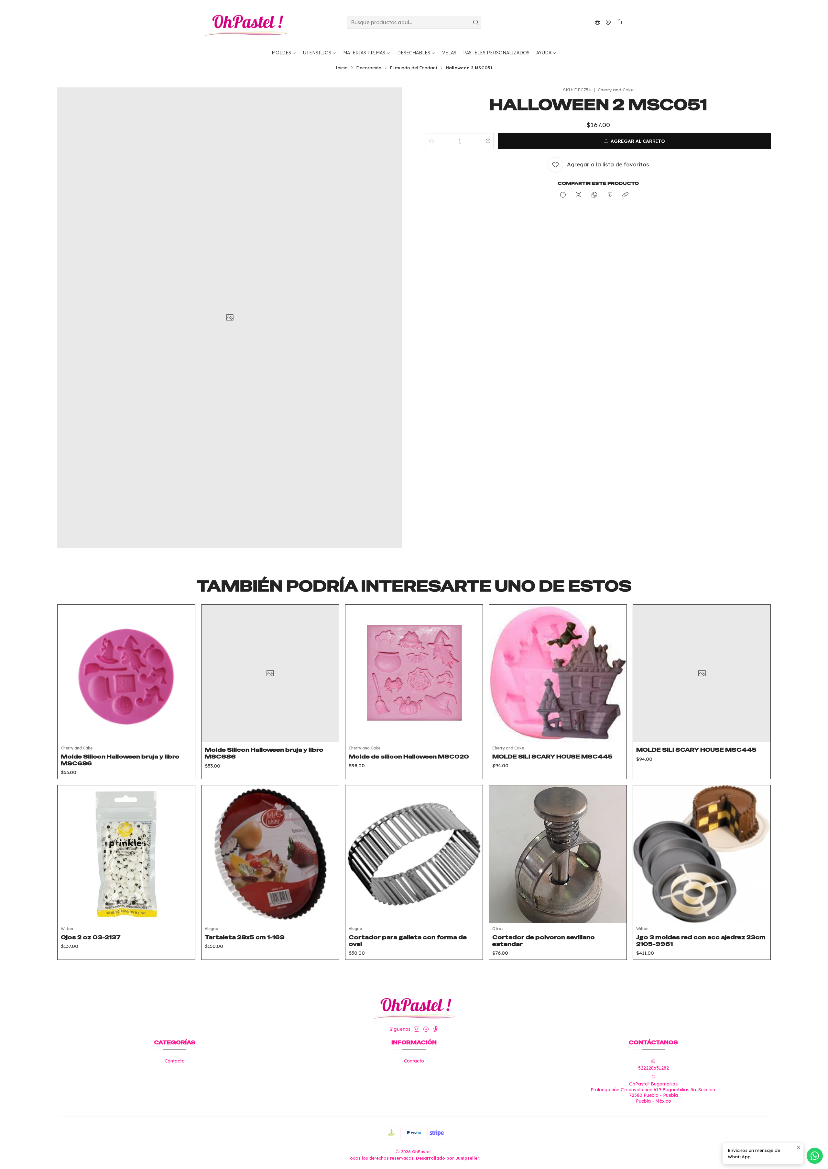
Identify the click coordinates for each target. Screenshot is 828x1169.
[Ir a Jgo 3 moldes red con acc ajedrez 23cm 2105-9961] (701, 854)
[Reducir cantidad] (431, 141)
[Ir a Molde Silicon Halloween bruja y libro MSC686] (126, 673)
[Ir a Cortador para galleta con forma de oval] (414, 854)
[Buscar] (475, 22)
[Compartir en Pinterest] (610, 195)
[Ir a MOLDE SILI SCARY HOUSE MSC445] (557, 673)
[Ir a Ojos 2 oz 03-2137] (126, 854)
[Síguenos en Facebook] (426, 1029)
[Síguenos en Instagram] (416, 1029)
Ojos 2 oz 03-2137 (91, 937)
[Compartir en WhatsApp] (594, 195)
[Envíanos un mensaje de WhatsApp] (815, 1156)
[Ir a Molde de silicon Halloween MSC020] (414, 673)
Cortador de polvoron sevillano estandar (543, 941)
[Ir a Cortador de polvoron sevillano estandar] (557, 854)
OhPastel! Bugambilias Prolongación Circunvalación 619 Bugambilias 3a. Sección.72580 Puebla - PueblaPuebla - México (653, 1092)
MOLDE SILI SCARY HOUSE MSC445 (552, 756)
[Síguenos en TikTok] (435, 1029)
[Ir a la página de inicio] (245, 22)
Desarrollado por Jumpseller (447, 1158)
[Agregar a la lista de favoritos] (185, 665)
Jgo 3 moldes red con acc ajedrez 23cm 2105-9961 (701, 941)
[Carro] (619, 22)
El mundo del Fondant (413, 67)
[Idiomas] (597, 22)
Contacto (175, 1061)
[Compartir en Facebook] (563, 195)
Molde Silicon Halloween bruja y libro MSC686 (120, 760)
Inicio (341, 67)
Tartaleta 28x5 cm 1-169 (245, 937)
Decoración (368, 67)
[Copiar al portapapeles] (625, 195)
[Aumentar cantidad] (488, 141)
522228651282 (653, 1068)
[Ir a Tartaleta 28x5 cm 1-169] (270, 854)
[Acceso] (608, 22)
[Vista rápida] (185, 681)
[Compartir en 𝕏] (578, 195)
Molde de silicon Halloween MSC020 (409, 756)
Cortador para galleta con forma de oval (408, 941)
